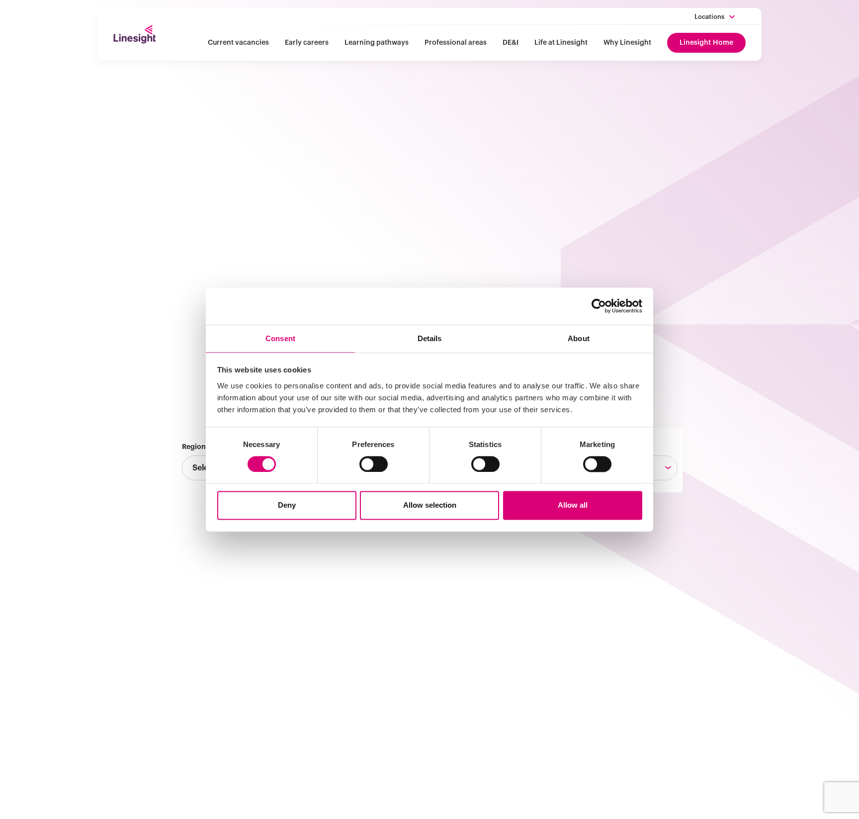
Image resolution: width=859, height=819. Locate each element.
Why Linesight (627, 42)
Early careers (307, 42)
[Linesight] (134, 34)
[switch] (373, 464)
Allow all (573, 505)
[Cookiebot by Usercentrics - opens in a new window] (598, 305)
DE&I (510, 42)
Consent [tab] (280, 338)
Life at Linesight (561, 42)
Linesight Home (706, 42)
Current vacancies (238, 42)
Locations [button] (709, 16)
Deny (287, 505)
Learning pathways (376, 42)
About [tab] (579, 338)
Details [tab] (430, 338)
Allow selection (429, 505)
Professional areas (456, 42)
